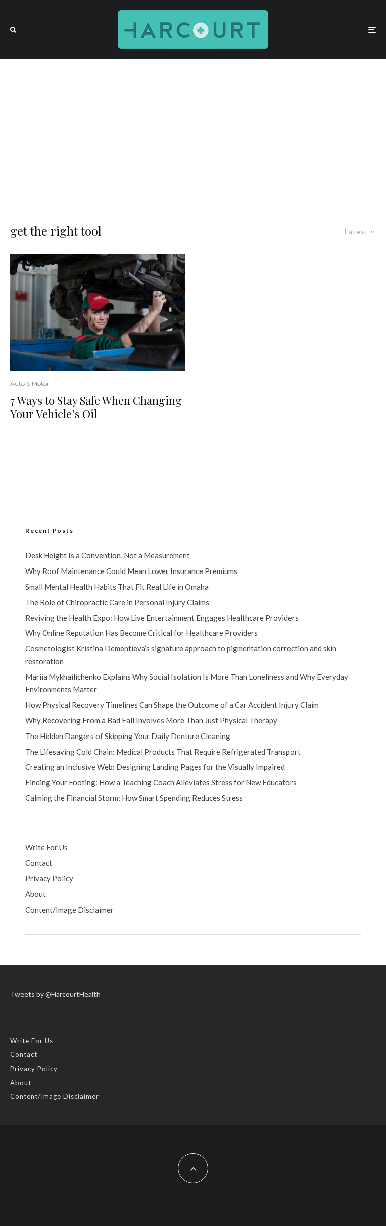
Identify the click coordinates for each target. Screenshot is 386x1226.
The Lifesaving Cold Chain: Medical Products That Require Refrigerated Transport (163, 751)
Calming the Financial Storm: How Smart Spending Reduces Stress (134, 797)
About (35, 893)
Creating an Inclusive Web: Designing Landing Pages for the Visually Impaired (155, 766)
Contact (38, 862)
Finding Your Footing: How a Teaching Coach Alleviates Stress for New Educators (161, 782)
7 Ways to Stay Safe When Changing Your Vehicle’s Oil (96, 407)
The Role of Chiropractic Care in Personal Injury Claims (117, 602)
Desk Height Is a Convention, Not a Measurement (107, 555)
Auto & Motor (29, 383)
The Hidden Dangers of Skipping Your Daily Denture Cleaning (127, 736)
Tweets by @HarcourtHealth (55, 994)
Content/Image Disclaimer (69, 909)
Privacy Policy (49, 878)
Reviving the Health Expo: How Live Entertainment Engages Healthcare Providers (162, 617)
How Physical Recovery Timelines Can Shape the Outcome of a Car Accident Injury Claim (172, 704)
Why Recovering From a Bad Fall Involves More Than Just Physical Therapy (151, 720)
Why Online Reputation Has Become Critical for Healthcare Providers (141, 632)
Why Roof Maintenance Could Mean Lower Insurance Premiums (131, 571)
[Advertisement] (193, 134)
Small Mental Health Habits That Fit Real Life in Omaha (117, 586)
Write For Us (46, 847)
